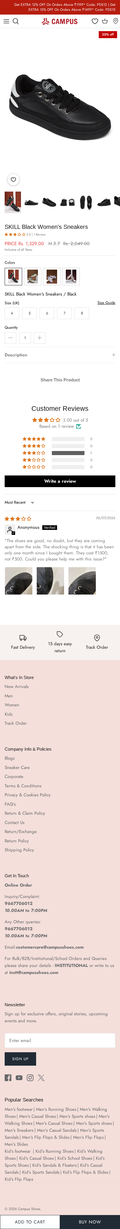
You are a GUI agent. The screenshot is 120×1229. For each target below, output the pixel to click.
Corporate (14, 776)
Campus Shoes (29, 1209)
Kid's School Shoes (74, 1158)
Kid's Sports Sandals (40, 1172)
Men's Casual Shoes (37, 1116)
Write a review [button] (60, 481)
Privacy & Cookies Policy (28, 795)
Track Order (16, 723)
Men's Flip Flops (88, 1137)
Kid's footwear (18, 1151)
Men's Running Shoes (56, 1109)
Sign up (20, 1059)
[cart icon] (104, 21)
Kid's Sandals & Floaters (54, 1165)
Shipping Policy (19, 850)
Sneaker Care (17, 767)
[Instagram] (30, 1077)
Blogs (10, 758)
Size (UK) (12, 303)
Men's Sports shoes (77, 1116)
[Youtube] (19, 1077)
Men (9, 696)
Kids (9, 714)
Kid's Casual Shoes (36, 1158)
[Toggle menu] (6, 21)
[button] (15, 234)
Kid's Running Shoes (55, 1151)
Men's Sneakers (19, 1130)
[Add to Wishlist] (13, 179)
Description (16, 355)
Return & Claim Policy (25, 813)
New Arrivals (17, 686)
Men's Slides (16, 1144)
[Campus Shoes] (59, 21)
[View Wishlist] (95, 21)
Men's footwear (19, 1109)
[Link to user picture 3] (82, 581)
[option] (60, 108)
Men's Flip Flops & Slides (46, 1137)
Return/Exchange (21, 831)
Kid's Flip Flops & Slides (85, 1172)
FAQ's (10, 804)
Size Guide (106, 302)
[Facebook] (8, 1077)
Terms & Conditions (23, 786)
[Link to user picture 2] (50, 581)
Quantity (11, 327)
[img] (18, 519)
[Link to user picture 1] (19, 581)
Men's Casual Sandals (57, 1130)
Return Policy (17, 841)
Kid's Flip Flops (19, 1179)
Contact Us (14, 822)
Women (12, 705)
